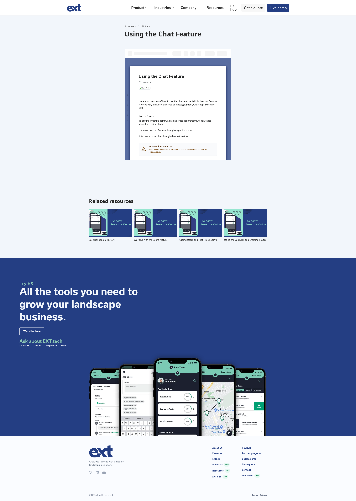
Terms (255, 495)
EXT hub (233, 7)
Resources (215, 8)
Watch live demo (31, 331)
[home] (95, 8)
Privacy (263, 495)
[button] (139, 7)
